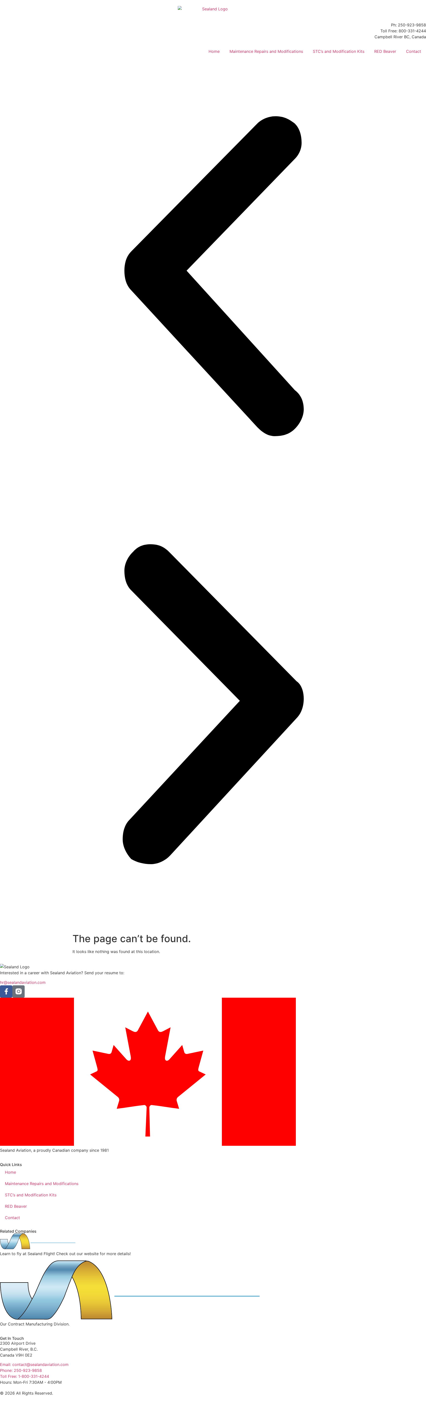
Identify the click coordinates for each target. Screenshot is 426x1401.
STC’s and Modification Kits (338, 51)
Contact (413, 51)
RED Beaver (385, 51)
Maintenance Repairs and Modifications (266, 51)
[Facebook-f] (6, 991)
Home (214, 51)
